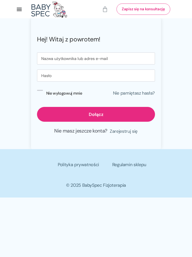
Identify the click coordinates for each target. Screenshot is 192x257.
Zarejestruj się (124, 131)
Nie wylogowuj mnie (64, 93)
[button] (19, 9)
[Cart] (105, 9)
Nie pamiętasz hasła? (134, 93)
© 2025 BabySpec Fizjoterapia (96, 185)
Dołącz (96, 114)
